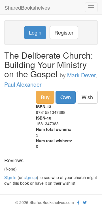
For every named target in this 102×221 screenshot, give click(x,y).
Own (65, 97)
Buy (45, 97)
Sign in (10, 177)
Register (63, 32)
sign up (30, 177)
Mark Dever (81, 75)
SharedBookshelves (27, 7)
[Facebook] (78, 202)
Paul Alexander (23, 84)
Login (35, 32)
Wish (87, 97)
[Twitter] (85, 202)
